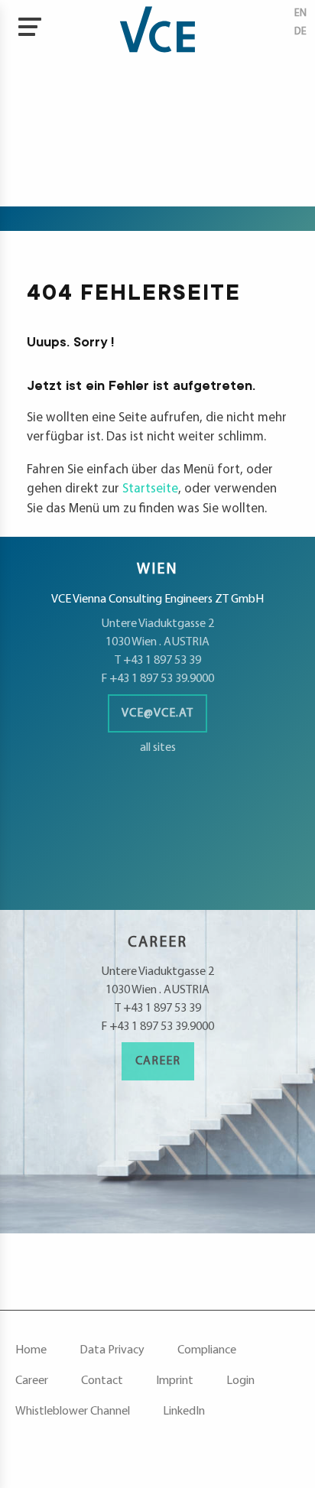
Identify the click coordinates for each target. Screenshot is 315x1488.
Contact (102, 1381)
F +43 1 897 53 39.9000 (157, 679)
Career (157, 1061)
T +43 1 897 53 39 (158, 661)
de (300, 31)
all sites (158, 748)
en (300, 13)
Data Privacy (112, 1350)
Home (31, 1350)
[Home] (157, 30)
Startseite (150, 488)
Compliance (206, 1350)
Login (240, 1381)
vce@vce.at (157, 713)
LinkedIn (184, 1411)
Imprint (174, 1381)
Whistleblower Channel (72, 1411)
